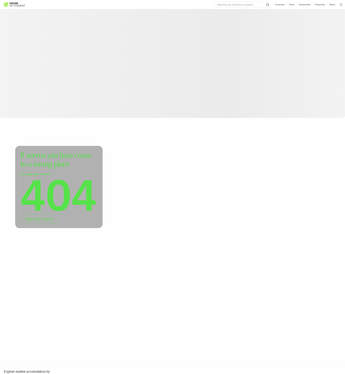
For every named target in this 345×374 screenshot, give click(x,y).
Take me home (39, 219)
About (332, 4)
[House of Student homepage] (14, 4)
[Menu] (341, 4)
